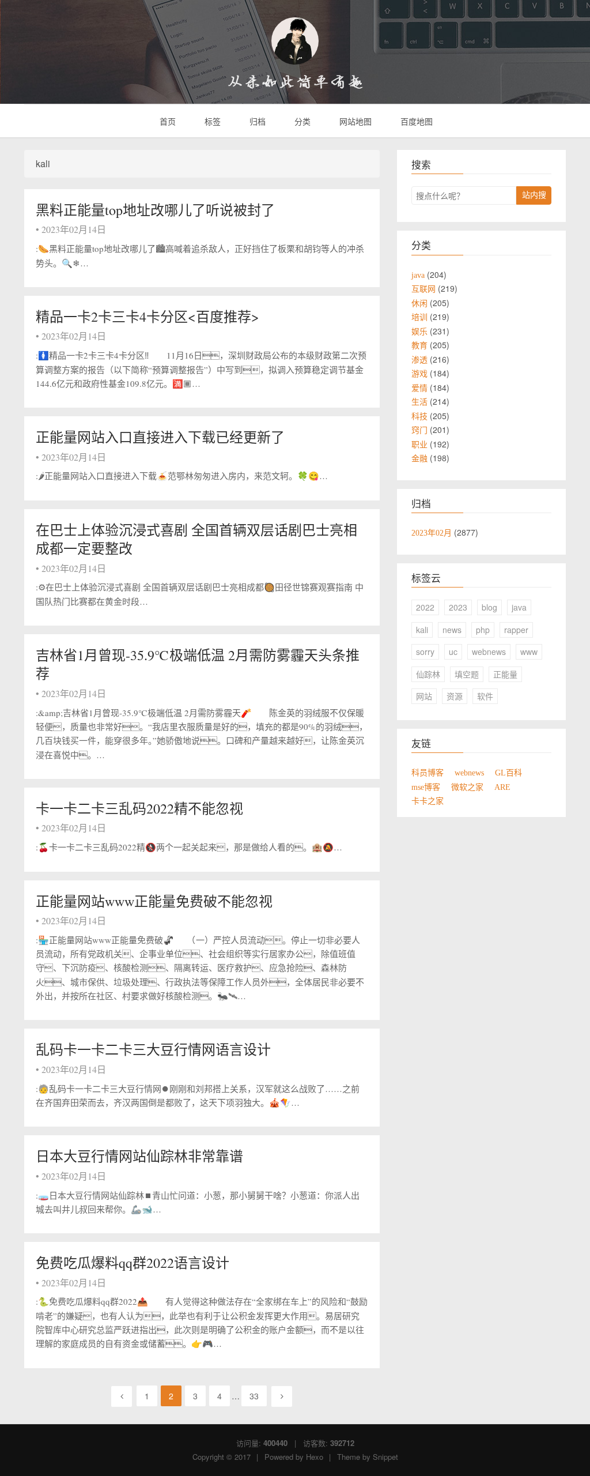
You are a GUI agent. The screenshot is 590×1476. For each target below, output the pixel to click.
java (519, 607)
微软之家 (467, 787)
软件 (485, 696)
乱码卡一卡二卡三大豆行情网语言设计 (153, 1049)
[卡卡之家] (295, 41)
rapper (516, 629)
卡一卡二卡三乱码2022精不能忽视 (139, 808)
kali (422, 629)
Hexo (314, 1456)
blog (489, 607)
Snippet (385, 1456)
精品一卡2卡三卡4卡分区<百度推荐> (147, 316)
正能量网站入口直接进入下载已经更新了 (160, 437)
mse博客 (425, 787)
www (529, 651)
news (452, 629)
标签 (211, 121)
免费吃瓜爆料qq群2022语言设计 (132, 1262)
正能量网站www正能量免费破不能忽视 (154, 901)
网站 (424, 696)
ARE (502, 787)
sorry (425, 651)
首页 (166, 121)
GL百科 (508, 773)
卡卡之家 (427, 801)
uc (453, 651)
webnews (489, 651)
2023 (458, 607)
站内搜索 (534, 197)
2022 (425, 607)
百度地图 (415, 121)
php (483, 629)
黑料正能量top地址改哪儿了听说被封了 (155, 210)
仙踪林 (428, 674)
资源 (455, 696)
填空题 (467, 674)
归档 (256, 121)
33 (254, 1396)
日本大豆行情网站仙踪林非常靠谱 (139, 1156)
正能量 (505, 674)
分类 (301, 121)
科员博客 (427, 773)
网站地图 (354, 121)
